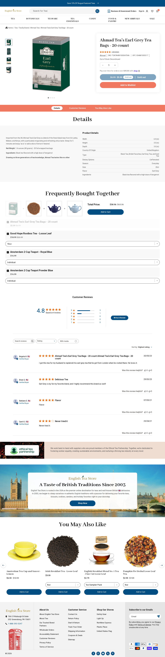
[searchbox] (21, 341)
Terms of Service (46, 647)
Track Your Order (75, 627)
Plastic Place (102, 627)
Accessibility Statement (49, 634)
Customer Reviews (77, 108)
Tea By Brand (24, 28)
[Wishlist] (152, 11)
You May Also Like (103, 108)
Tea (15, 28)
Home (10, 28)
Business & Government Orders (123, 11)
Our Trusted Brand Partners (46, 624)
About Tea (43, 618)
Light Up (100, 618)
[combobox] (46, 341)
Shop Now (82, 503)
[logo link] (18, 610)
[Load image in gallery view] (8, 42)
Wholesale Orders (46, 630)
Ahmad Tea (34, 28)
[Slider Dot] (48, 97)
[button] (157, 11)
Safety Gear (101, 614)
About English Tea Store (49, 614)
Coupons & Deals (75, 635)
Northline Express (104, 623)
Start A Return (74, 623)
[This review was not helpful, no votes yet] (149, 370)
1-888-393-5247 (15, 624)
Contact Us (72, 614)
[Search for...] (97, 11)
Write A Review (119, 318)
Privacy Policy (45, 643)
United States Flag (104, 631)
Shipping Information (76, 631)
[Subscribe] (158, 616)
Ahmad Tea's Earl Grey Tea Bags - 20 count (57, 28)
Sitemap (71, 640)
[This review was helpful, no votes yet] (145, 370)
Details (57, 108)
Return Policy (73, 618)
